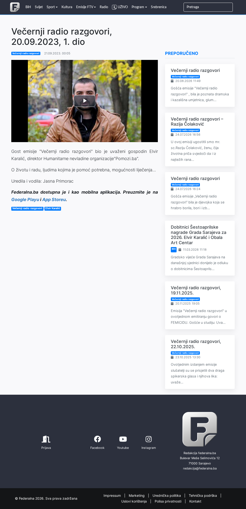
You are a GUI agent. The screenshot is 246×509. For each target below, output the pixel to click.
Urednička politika (167, 495)
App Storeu (54, 199)
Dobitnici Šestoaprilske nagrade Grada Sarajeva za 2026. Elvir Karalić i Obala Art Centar (198, 235)
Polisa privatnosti (168, 501)
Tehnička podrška (203, 495)
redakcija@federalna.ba (200, 468)
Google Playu (25, 199)
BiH (174, 249)
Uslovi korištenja (134, 501)
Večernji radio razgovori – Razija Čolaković (197, 121)
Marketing (137, 495)
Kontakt (195, 501)
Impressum (113, 495)
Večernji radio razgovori (25, 53)
